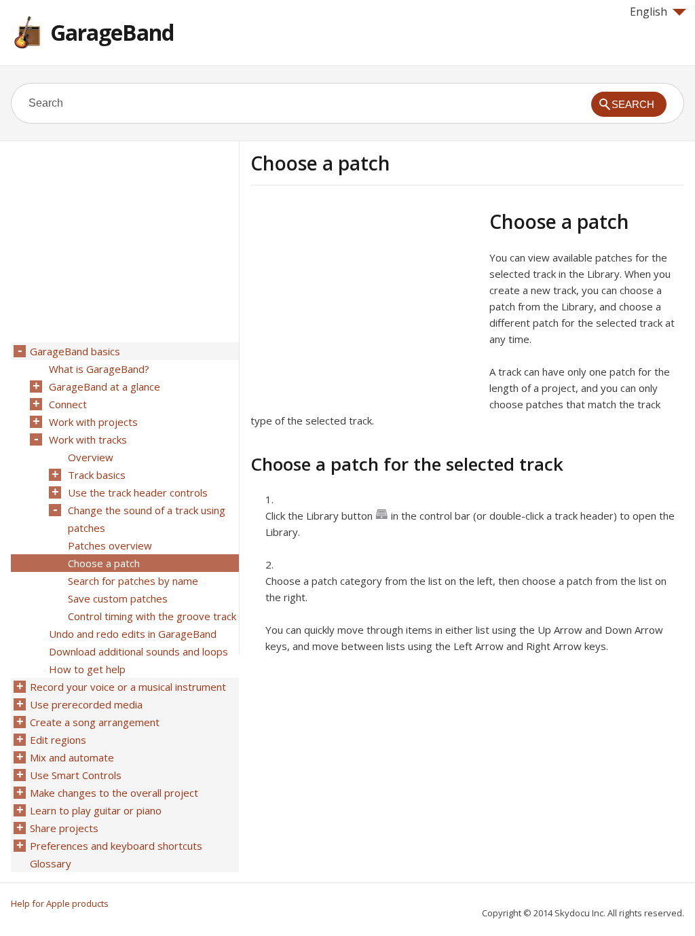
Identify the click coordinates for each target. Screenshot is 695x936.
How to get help (87, 669)
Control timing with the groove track (152, 616)
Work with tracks (88, 439)
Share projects (64, 828)
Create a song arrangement (94, 722)
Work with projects (93, 422)
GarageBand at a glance (104, 386)
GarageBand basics (75, 351)
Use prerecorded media (86, 704)
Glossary (50, 863)
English (648, 11)
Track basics (97, 475)
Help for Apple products (60, 903)
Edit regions (58, 739)
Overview (90, 457)
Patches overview (110, 545)
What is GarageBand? (99, 369)
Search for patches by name (133, 581)
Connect (68, 404)
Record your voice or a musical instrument (128, 687)
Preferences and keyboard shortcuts (116, 845)
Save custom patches (118, 598)
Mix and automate (72, 757)
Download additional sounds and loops (138, 651)
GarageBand (112, 32)
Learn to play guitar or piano (96, 810)
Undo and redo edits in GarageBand (133, 634)
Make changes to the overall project (114, 792)
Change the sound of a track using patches (146, 519)
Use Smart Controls (75, 775)
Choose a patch (104, 563)
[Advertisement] (364, 305)
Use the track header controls (138, 492)
